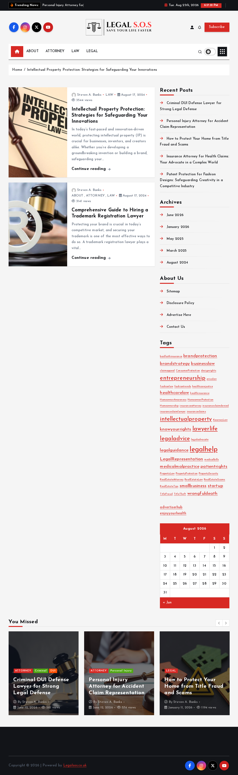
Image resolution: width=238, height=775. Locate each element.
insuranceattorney (190, 406)
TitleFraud (166, 494)
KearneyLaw (220, 420)
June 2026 (175, 215)
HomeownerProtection (200, 400)
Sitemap (173, 291)
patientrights (214, 466)
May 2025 (175, 239)
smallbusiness (193, 486)
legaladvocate (199, 439)
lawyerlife (205, 429)
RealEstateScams (214, 479)
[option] (44, 673)
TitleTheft (180, 494)
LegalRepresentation (181, 459)
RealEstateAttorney (171, 479)
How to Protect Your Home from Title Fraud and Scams (193, 686)
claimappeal (167, 370)
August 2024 (177, 262)
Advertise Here (179, 315)
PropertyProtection (187, 473)
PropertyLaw (167, 473)
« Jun (167, 602)
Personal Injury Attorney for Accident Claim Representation (117, 686)
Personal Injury (121, 671)
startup (215, 486)
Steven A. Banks (89, 95)
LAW (75, 51)
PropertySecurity (208, 473)
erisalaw (212, 379)
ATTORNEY (55, 51)
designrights (208, 370)
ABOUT (32, 51)
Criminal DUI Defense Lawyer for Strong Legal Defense (41, 686)
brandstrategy (175, 364)
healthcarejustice (202, 386)
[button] (219, 622)
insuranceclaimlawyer (172, 411)
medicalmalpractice (179, 466)
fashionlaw (166, 386)
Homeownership (169, 406)
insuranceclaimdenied (215, 406)
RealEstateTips (169, 486)
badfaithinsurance (171, 356)
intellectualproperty (186, 419)
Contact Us (176, 327)
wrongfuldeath (202, 493)
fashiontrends (182, 386)
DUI (53, 671)
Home (17, 70)
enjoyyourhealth (173, 513)
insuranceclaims (196, 411)
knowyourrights (175, 429)
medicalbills (211, 459)
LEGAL (92, 51)
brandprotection (200, 356)
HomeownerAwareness (173, 400)
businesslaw (203, 364)
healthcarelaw (174, 393)
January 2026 (178, 227)
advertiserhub (171, 507)
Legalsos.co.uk (74, 765)
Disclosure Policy (180, 303)
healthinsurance (199, 393)
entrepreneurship (182, 378)
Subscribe (217, 27)
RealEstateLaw (194, 479)
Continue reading (89, 169)
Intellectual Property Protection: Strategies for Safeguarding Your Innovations (92, 70)
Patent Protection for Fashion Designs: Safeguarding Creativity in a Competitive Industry (191, 180)
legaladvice (175, 439)
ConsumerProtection (188, 370)
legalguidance (174, 450)
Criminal (41, 671)
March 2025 (177, 251)
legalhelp (203, 449)
